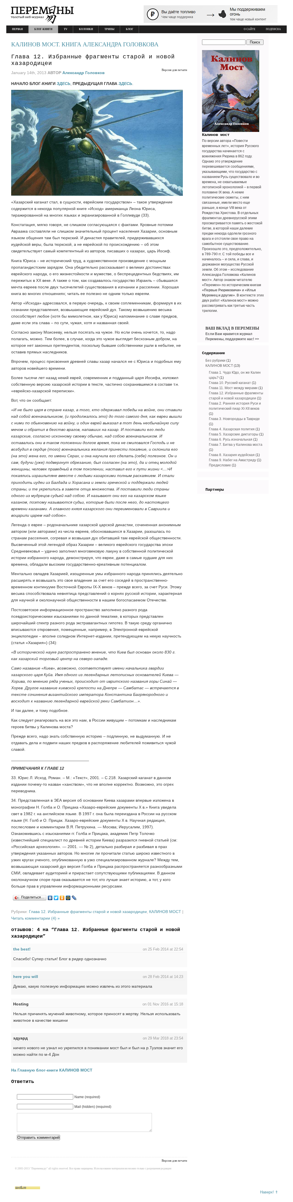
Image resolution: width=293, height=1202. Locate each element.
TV (66, 29)
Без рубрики (215, 361)
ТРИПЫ (109, 29)
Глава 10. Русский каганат (230, 383)
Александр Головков (83, 72)
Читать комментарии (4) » (35, 918)
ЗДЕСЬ (125, 83)
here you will (25, 976)
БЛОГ (129, 29)
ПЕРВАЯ (17, 29)
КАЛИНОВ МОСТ (165, 911)
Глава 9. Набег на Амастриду (232, 460)
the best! (22, 949)
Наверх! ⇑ (269, 1192)
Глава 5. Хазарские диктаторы (233, 434)
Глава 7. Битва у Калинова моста (235, 445)
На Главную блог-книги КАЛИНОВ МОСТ (51, 1070)
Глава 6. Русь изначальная (230, 439)
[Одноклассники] (62, 898)
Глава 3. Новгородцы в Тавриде (234, 419)
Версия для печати (174, 70)
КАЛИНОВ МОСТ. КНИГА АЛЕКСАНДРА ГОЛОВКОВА (85, 44)
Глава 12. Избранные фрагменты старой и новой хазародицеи (88, 911)
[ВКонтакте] (50, 898)
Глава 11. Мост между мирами (233, 388)
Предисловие (220, 465)
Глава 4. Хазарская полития (232, 429)
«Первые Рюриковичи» (221, 290)
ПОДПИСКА (273, 29)
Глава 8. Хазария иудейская (232, 455)
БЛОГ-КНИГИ (43, 29)
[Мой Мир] (68, 898)
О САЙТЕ (250, 29)
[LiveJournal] (74, 898)
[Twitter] (56, 898)
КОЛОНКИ (86, 29)
